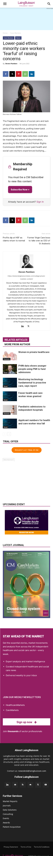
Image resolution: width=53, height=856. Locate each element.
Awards (6, 822)
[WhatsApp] (25, 74)
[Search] (49, 4)
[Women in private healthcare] (10, 355)
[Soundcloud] (30, 785)
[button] (4, 4)
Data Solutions (10, 809)
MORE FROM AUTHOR (17, 344)
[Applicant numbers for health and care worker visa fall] (10, 423)
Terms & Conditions (41, 847)
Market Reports (10, 801)
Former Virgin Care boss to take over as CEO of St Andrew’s (38, 240)
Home (5, 33)
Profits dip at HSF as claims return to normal (14, 239)
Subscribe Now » (20, 189)
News (18, 38)
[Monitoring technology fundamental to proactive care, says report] (10, 383)
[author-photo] (26, 268)
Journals (7, 805)
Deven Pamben (11, 63)
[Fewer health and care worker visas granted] (10, 396)
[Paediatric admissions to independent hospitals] (10, 410)
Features (7, 359)
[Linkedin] (31, 74)
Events (6, 818)
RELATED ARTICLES (16, 339)
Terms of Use (26, 847)
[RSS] (23, 785)
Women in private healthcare (33, 352)
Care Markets (15, 33)
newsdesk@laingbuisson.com (32, 771)
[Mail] (15, 785)
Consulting (8, 814)
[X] (12, 74)
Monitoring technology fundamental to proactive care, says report (32, 382)
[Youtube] (45, 785)
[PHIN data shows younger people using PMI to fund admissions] (10, 369)
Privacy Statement (11, 847)
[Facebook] (5, 74)
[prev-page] (4, 434)
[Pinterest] (18, 74)
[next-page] (9, 434)
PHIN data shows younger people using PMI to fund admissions (32, 369)
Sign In (40, 201)
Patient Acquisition (12, 826)
